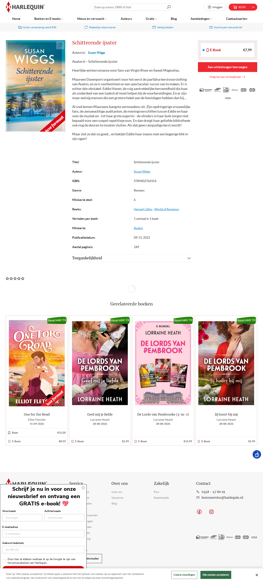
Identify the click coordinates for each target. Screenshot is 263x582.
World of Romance (166, 209)
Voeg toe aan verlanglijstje (226, 76)
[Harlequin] (25, 7)
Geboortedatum (13, 543)
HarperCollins (143, 209)
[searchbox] (131, 7)
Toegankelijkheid (87, 258)
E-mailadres (10, 527)
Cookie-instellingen (184, 574)
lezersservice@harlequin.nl (222, 497)
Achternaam (52, 511)
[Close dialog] (83, 488)
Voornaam (9, 511)
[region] (131, 575)
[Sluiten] (257, 575)
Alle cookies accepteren (216, 574)
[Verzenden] (169, 7)
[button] (252, 380)
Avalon (138, 228)
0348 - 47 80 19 (213, 491)
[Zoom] (60, 45)
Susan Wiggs (96, 52)
